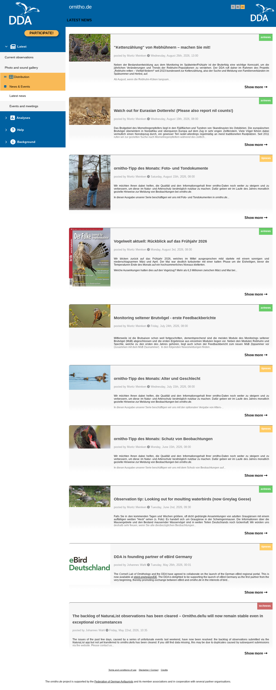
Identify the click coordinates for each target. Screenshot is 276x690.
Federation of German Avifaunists (113, 681)
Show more (254, 87)
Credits (164, 670)
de (238, 7)
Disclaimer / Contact (148, 670)
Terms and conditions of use (122, 670)
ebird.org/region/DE (145, 577)
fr (233, 7)
